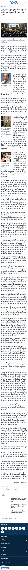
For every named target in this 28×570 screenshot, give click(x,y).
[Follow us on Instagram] (13, 528)
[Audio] (18, 568)
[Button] (24, 21)
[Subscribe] (2, 531)
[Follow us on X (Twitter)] (5, 528)
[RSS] (20, 528)
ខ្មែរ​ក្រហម (3, 6)
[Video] (12, 568)
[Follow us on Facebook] (2, 528)
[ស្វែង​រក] (24, 568)
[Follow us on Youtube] (9, 528)
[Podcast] (23, 528)
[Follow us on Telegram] (16, 528)
